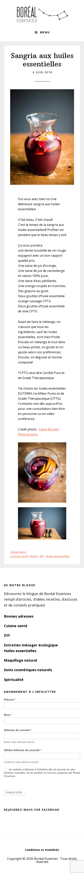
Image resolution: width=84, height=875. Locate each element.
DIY (41, 556)
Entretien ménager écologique (31, 645)
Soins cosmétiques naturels (28, 669)
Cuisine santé (19, 556)
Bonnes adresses (18, 616)
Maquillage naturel (20, 660)
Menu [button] (45, 32)
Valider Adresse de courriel (22, 750)
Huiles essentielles (57, 556)
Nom (8, 714)
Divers (33, 556)
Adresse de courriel (18, 730)
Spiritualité (13, 679)
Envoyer (14, 792)
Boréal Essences (42, 13)
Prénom (10, 699)
